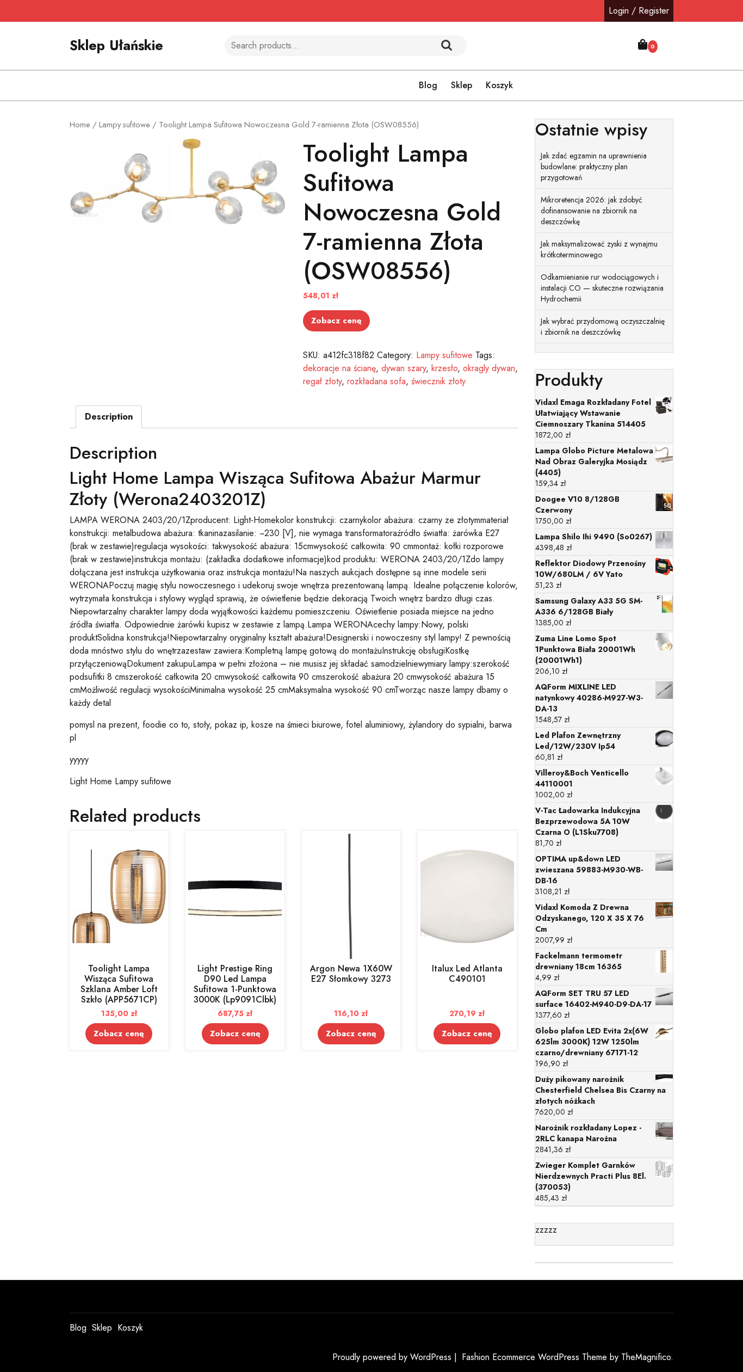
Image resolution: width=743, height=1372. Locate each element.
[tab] (109, 416)
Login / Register (639, 10)
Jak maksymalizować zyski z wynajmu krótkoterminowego (599, 249)
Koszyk (499, 85)
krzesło (444, 368)
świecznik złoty (438, 381)
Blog (428, 85)
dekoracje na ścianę (339, 368)
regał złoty (322, 381)
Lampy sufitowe (124, 125)
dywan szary (403, 368)
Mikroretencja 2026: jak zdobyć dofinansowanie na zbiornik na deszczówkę (591, 210)
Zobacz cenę (336, 321)
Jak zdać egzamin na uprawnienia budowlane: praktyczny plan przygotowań (594, 166)
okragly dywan (489, 368)
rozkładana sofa (376, 381)
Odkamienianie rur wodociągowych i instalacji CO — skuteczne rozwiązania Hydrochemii (602, 288)
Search (446, 45)
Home (80, 125)
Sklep (461, 85)
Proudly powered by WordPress (393, 1357)
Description (109, 416)
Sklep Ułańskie (116, 45)
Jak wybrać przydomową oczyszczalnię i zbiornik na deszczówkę (603, 326)
